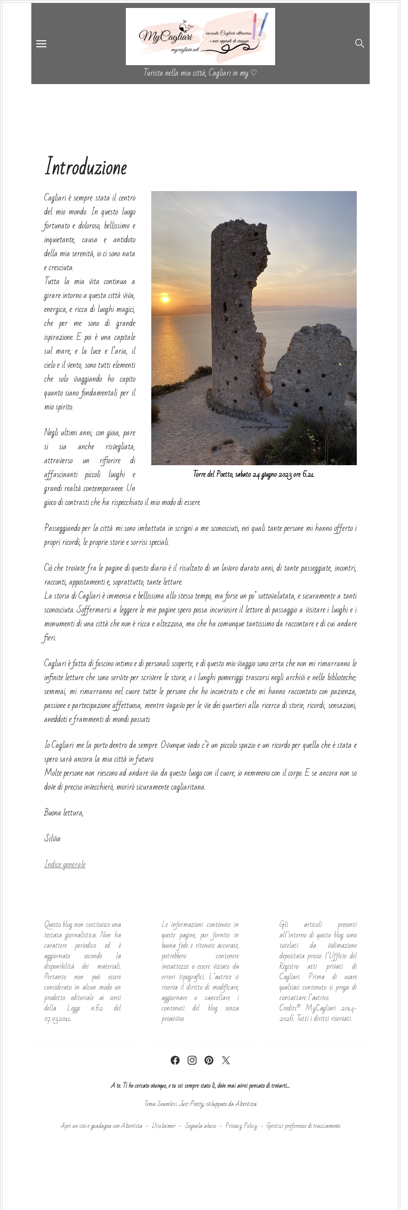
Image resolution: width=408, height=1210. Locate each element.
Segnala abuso (200, 1126)
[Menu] (41, 43)
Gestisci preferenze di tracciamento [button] (303, 1126)
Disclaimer (164, 1126)
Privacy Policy (241, 1126)
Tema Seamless (160, 1104)
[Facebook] (175, 1060)
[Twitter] (225, 1060)
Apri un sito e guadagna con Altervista (101, 1126)
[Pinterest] (209, 1060)
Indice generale (65, 864)
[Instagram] (192, 1060)
